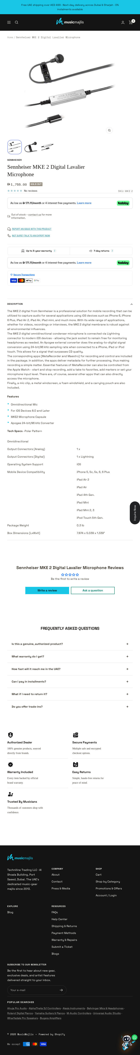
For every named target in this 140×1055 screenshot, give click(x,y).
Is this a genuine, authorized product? (37, 644)
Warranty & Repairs (64, 940)
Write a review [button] (47, 590)
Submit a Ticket (62, 946)
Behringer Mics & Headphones (105, 1008)
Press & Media (61, 888)
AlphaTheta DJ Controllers (45, 1008)
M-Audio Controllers (79, 1013)
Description (15, 304)
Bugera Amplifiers (50, 1018)
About (56, 874)
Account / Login (106, 895)
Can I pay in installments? (29, 681)
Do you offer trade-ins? (27, 706)
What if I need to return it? (29, 694)
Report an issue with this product (31, 228)
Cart (99, 874)
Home (10, 37)
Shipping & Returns (64, 926)
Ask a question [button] (93, 590)
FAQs (55, 912)
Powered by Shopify (52, 1034)
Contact (57, 881)
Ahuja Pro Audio (17, 1008)
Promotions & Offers (109, 888)
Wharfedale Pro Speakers (22, 1018)
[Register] (61, 990)
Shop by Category (108, 881)
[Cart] (131, 22)
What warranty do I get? (28, 656)
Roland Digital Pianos (20, 1013)
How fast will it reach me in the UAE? (36, 669)
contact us (34, 214)
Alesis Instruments (74, 1008)
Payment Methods (64, 933)
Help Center (59, 919)
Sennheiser (14, 160)
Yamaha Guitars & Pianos (50, 1013)
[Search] (16, 22)
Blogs (55, 953)
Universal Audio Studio (107, 1013)
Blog (10, 912)
